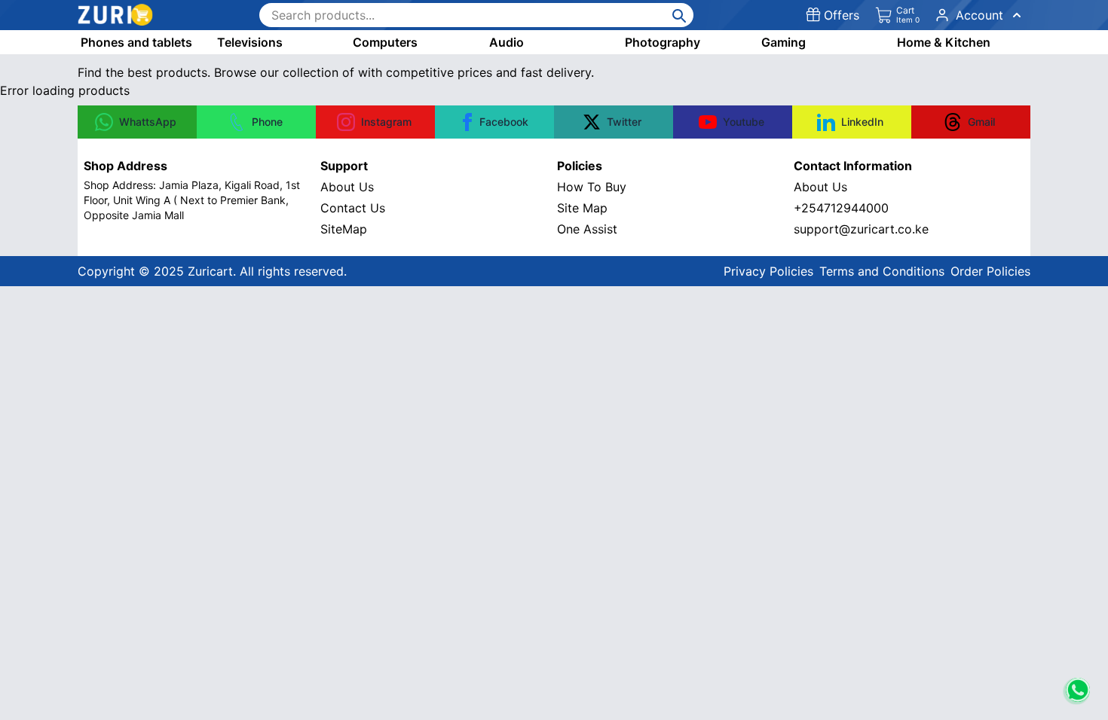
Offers (841, 15)
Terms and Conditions (881, 271)
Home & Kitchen (943, 42)
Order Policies (990, 271)
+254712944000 (841, 207)
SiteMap (343, 228)
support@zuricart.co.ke (861, 228)
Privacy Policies (768, 271)
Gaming (783, 42)
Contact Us (352, 207)
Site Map (582, 207)
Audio (506, 42)
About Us (347, 186)
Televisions (250, 42)
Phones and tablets (136, 42)
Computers (385, 42)
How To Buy (591, 186)
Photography (662, 42)
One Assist (587, 228)
